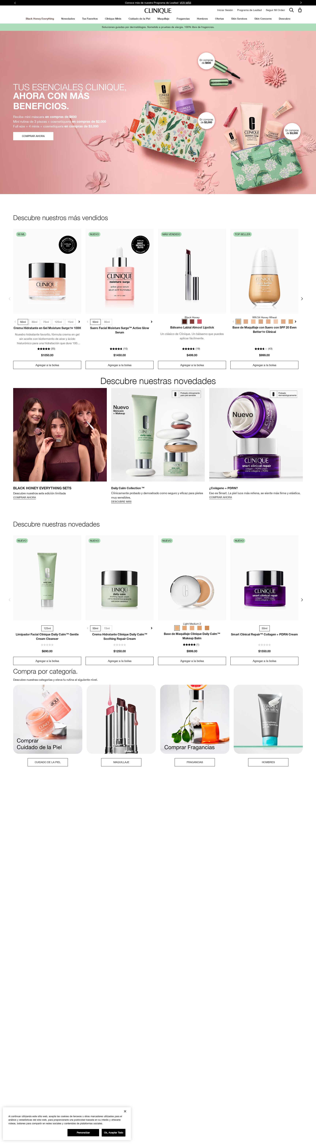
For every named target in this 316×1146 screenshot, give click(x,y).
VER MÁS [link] (185, 2)
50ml (23, 321)
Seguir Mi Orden (275, 10)
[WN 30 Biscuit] (283, 321)
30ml (34, 321)
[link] (47, 271)
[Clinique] (158, 11)
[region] (67, 1123)
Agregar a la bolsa (47, 365)
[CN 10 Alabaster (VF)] (276, 321)
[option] (60, 444)
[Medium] (199, 628)
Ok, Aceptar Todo (113, 1132)
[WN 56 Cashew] (268, 321)
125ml (58, 321)
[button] (301, 10)
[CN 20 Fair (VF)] (253, 321)
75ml (46, 321)
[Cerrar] (125, 1111)
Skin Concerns (263, 18)
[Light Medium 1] (192, 628)
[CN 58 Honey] (291, 321)
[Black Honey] (184, 321)
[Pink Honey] (199, 321)
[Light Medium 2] (177, 628)
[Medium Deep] (207, 628)
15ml (70, 321)
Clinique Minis (113, 18)
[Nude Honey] (192, 321)
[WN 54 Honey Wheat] (238, 321)
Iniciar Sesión (225, 10)
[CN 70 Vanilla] (261, 321)
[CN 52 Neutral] (246, 321)
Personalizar (83, 1132)
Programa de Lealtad (249, 10)
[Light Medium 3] (184, 628)
